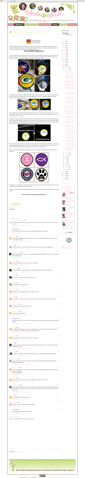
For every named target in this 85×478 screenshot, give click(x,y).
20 (58, 367)
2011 (65, 173)
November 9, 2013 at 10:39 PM (20, 225)
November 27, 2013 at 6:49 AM (20, 413)
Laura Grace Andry (16, 252)
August (66, 156)
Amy (13, 245)
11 (58, 297)
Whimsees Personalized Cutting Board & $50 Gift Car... (70, 113)
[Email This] (10, 209)
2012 (65, 171)
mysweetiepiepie (16, 304)
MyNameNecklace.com (69, 109)
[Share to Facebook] (13, 209)
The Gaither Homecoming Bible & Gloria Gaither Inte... (69, 94)
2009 (65, 177)
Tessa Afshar (68, 225)
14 (58, 318)
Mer (13, 343)
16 (58, 336)
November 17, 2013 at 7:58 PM (20, 332)
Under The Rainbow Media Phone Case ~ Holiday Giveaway (70, 145)
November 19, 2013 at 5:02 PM (20, 374)
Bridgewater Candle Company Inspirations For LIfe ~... (69, 98)
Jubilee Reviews (15, 311)
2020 (65, 53)
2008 (65, 179)
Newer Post (11, 449)
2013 (65, 66)
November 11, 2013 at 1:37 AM (20, 264)
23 (58, 395)
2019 (65, 54)
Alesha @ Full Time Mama (17, 220)
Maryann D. (14, 358)
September (67, 154)
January (66, 169)
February (67, 167)
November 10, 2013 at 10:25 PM (21, 248)
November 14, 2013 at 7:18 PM (20, 279)
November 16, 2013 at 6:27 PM (20, 315)
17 (58, 343)
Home (34, 449)
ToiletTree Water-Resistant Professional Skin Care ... (70, 89)
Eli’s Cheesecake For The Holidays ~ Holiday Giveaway (69, 118)
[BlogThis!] (11, 209)
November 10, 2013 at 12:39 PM (21, 241)
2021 (65, 51)
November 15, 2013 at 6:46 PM (20, 293)
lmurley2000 (14, 402)
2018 (65, 56)
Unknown (14, 260)
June (66, 159)
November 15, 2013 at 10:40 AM (21, 286)
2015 (65, 62)
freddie (13, 296)
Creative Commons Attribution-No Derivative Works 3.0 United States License (51, 477)
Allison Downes (15, 367)
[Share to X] (12, 209)
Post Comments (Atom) (20, 451)
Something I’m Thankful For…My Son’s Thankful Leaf (70, 103)
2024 (65, 45)
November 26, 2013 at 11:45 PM (21, 406)
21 (58, 378)
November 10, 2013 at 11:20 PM (21, 257)
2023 (65, 47)
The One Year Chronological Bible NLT (69, 216)
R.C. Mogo (68, 210)
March (66, 165)
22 (58, 385)
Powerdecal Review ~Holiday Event (29, 32)
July (66, 157)
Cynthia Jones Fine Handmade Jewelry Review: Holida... (69, 73)
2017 (65, 58)
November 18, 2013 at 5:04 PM (20, 348)
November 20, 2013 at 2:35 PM (20, 381)
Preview (63, 34)
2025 (65, 43)
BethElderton (15, 268)
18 (58, 351)
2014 (65, 64)
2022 (65, 49)
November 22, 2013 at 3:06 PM (20, 391)
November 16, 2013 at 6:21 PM (20, 307)
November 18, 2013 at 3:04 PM (20, 339)
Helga (13, 395)
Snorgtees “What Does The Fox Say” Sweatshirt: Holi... (70, 78)
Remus (13, 275)
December (67, 67)
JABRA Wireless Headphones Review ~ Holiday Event (69, 127)
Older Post (57, 449)
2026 (65, 41)
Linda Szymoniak (15, 385)
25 (58, 409)
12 (58, 304)
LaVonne (14, 236)
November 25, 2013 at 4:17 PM (20, 399)
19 (58, 359)
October (66, 152)
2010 (65, 175)
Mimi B (28, 477)
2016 (65, 60)
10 (58, 289)
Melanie (14, 282)
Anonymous (65, 218)
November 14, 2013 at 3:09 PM (20, 272)
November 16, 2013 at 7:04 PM (20, 323)
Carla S (13, 351)
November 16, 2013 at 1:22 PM (20, 300)
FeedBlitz (73, 34)
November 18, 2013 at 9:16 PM (20, 355)
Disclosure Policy (42, 473)
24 (58, 402)
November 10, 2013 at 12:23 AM (21, 233)
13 (58, 311)
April (66, 163)
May (66, 161)
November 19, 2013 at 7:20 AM (20, 364)
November (67, 69)
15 (58, 327)
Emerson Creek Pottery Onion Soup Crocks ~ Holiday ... (69, 122)
